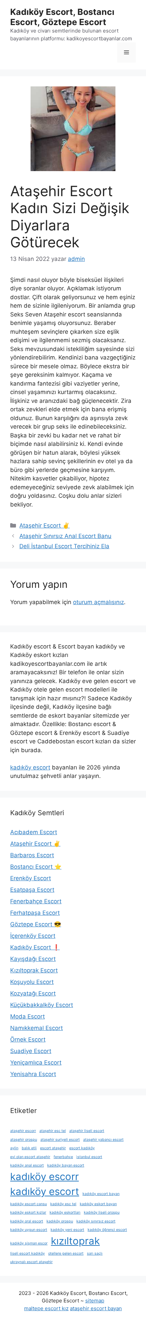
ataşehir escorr (23, 1131)
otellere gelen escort (66, 1253)
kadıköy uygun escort (28, 1230)
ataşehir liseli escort (86, 1131)
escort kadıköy (82, 1148)
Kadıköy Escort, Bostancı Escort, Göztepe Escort (62, 17)
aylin (14, 1148)
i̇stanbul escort (89, 1157)
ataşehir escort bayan (96, 1308)
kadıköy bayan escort (65, 1165)
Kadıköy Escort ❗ (35, 947)
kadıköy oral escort (26, 1221)
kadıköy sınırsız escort (95, 1221)
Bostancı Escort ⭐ (35, 866)
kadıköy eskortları (65, 1212)
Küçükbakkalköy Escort (41, 1005)
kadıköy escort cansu (28, 1204)
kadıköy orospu (60, 1221)
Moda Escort (27, 1016)
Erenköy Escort (30, 878)
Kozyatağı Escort (33, 993)
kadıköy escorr (44, 1176)
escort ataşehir (53, 1148)
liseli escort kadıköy (27, 1253)
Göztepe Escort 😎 (35, 924)
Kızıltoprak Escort (34, 970)
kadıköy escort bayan (101, 1194)
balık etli (29, 1148)
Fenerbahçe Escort (35, 901)
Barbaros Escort (32, 855)
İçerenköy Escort (32, 935)
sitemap (94, 1300)
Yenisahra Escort (33, 1074)
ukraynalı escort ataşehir (31, 1262)
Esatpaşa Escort (32, 889)
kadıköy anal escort (27, 1165)
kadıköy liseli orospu (102, 1212)
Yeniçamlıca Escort (35, 1062)
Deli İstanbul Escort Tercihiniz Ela (64, 546)
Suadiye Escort (30, 1051)
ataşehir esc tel (52, 1131)
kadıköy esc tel (63, 1204)
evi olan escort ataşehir (30, 1157)
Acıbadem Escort (33, 832)
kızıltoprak (75, 1241)
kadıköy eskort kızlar (28, 1212)
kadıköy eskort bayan (98, 1204)
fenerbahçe (63, 1157)
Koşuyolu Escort (32, 981)
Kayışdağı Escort (33, 958)
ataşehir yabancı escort (103, 1139)
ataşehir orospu (23, 1139)
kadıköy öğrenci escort (107, 1230)
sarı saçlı (95, 1253)
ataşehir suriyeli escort (60, 1139)
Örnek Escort (27, 1039)
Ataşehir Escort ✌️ (44, 525)
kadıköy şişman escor (29, 1243)
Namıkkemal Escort (36, 1028)
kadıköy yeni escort (67, 1230)
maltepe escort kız (46, 1308)
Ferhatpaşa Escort (35, 912)
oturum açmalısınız (98, 602)
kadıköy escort (30, 767)
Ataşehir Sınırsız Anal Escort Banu (65, 536)
